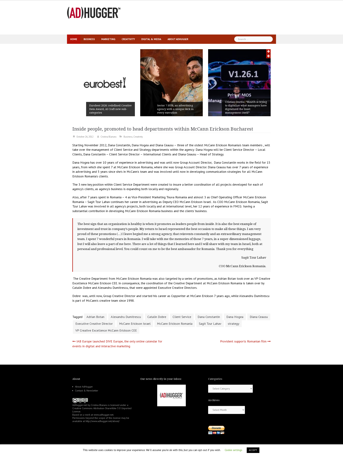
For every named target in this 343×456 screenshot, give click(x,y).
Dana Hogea (234, 317)
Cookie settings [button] (233, 450)
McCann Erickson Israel (135, 324)
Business (89, 39)
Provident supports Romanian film (243, 341)
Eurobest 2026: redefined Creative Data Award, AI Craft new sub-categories (110, 109)
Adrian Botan (95, 317)
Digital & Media (151, 39)
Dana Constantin (209, 317)
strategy (233, 324)
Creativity (128, 39)
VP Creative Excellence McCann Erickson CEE (106, 330)
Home (73, 39)
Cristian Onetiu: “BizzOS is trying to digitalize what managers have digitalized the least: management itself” (246, 107)
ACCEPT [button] (253, 450)
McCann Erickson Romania (174, 324)
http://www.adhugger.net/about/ (103, 421)
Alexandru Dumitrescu (126, 317)
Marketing (108, 39)
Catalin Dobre (156, 317)
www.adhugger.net (103, 414)
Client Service (182, 317)
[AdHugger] (94, 12)
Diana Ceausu (259, 317)
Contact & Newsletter (86, 390)
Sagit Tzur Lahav (210, 324)
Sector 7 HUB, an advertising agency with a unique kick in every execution (175, 109)
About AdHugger (178, 39)
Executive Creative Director (94, 324)
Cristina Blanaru (108, 136)
